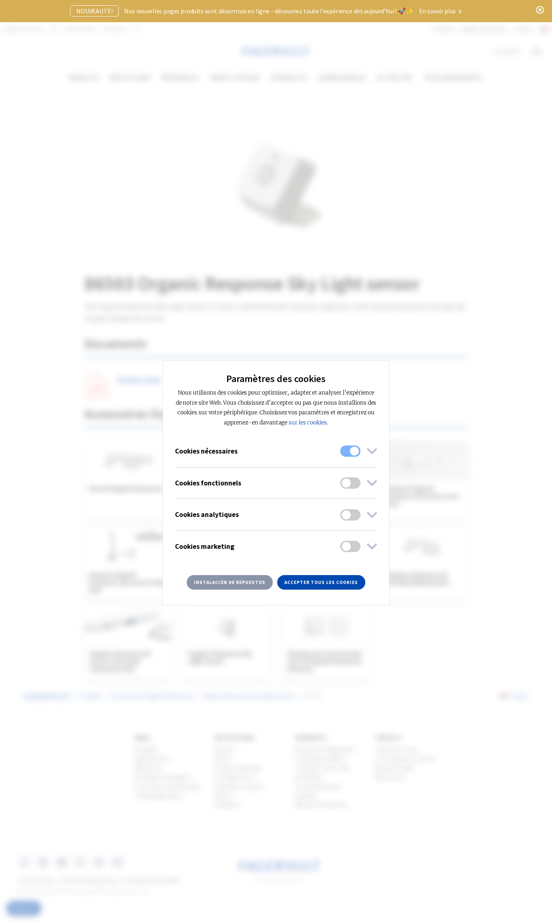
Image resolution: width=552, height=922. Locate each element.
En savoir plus (438, 11)
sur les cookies (308, 422)
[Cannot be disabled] (350, 451)
